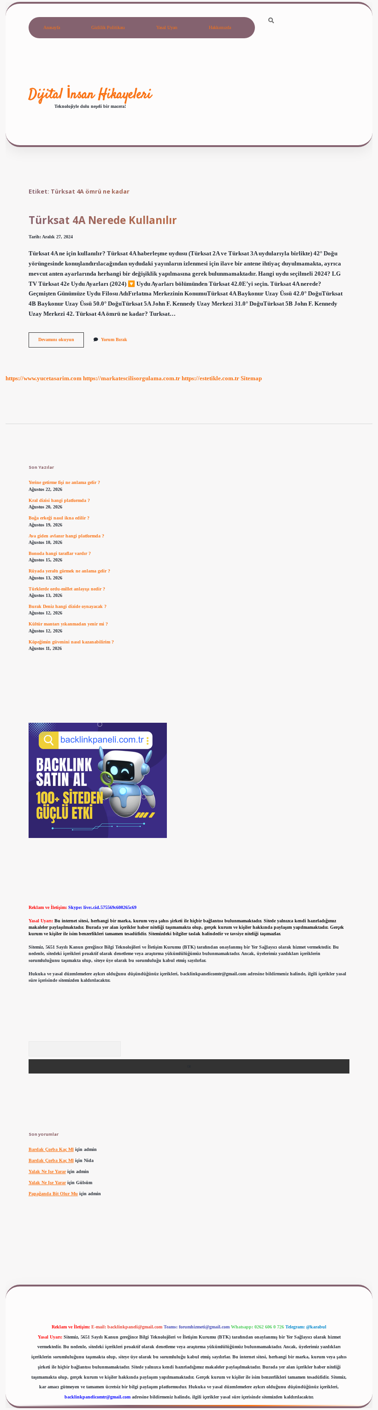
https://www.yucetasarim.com (44, 378)
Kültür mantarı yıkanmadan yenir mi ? (68, 623)
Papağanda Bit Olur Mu (53, 1193)
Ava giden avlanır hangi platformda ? (66, 535)
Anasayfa (51, 27)
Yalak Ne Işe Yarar (47, 1171)
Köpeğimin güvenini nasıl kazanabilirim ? (71, 641)
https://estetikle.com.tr (210, 378)
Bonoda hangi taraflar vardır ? (60, 553)
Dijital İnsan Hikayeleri (90, 94)
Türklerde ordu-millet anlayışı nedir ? (67, 588)
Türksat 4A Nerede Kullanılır (103, 220)
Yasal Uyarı (166, 27)
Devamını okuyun (61, 341)
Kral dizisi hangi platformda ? (59, 500)
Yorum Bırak (114, 339)
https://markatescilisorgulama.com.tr (131, 378)
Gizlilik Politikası (108, 27)
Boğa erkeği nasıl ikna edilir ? (59, 517)
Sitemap (251, 378)
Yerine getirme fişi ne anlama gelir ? (64, 482)
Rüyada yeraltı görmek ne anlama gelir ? (69, 570)
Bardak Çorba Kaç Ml (51, 1149)
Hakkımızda (220, 27)
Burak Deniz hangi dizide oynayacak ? (67, 606)
